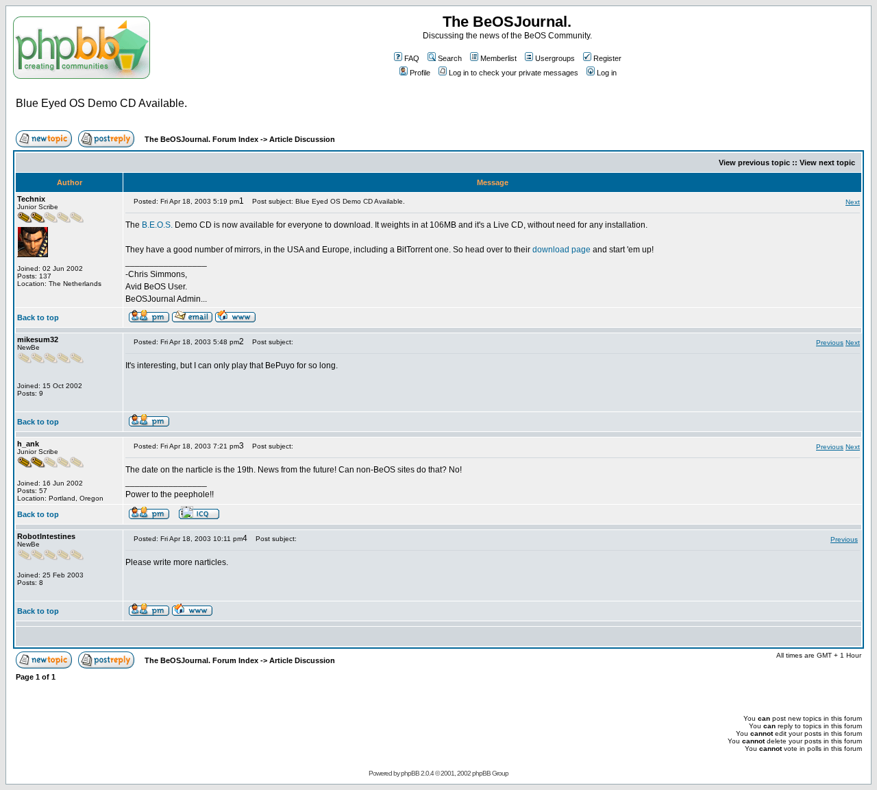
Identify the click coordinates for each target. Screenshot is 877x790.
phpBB (410, 773)
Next (852, 202)
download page (561, 249)
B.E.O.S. (157, 225)
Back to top (38, 317)
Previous (829, 342)
